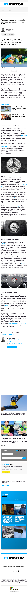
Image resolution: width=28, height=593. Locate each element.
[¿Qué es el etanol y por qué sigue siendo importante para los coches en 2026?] (14, 403)
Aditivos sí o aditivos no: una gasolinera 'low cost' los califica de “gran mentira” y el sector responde (20, 541)
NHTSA (3, 244)
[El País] (4, 575)
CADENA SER (21, 499)
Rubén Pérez (11, 29)
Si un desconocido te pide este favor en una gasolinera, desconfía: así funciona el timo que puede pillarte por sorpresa (20, 519)
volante (23, 263)
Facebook (3, 334)
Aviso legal (5, 566)
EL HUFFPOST (9, 499)
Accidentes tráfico (11, 350)
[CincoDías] (12, 575)
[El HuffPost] (19, 575)
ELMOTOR (4, 499)
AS (17, 499)
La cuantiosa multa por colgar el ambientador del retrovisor (19, 108)
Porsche (7, 0)
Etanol (11, 0)
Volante (2, 351)
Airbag (17, 350)
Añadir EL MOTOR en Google (9, 34)
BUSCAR (5, 485)
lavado (7, 305)
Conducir (3, 17)
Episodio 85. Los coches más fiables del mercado (18, 115)
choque (16, 198)
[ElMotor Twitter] (13, 571)
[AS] (7, 575)
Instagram (11, 334)
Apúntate (6, 472)
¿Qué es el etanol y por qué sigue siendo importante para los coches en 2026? (13, 413)
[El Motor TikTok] (16, 571)
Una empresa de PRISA (14, 588)
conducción (4, 146)
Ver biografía (10, 346)
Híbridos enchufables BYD (18, 0)
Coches (20, 350)
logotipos (24, 135)
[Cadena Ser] (24, 575)
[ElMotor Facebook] (11, 571)
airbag (17, 206)
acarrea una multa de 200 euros (17, 323)
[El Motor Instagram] (15, 571)
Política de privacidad (11, 566)
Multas (23, 350)
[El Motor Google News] (18, 571)
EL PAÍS (14, 499)
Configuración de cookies (20, 566)
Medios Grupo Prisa (14, 591)
